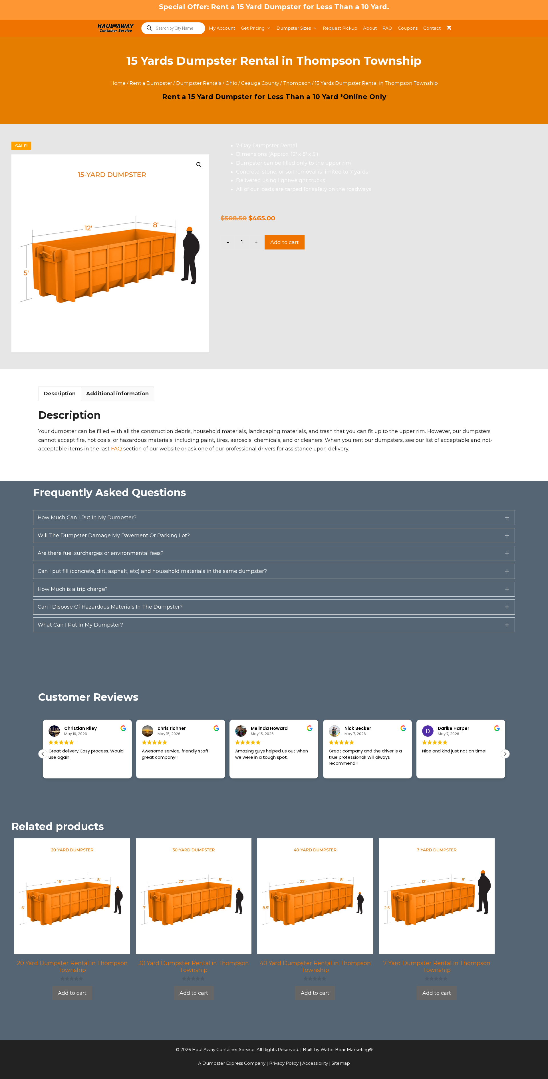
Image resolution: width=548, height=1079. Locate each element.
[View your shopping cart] (449, 28)
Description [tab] (60, 393)
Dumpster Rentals (198, 83)
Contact (432, 28)
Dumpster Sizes (294, 28)
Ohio (231, 83)
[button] (199, 165)
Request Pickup (340, 28)
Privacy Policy (284, 1063)
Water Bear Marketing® (347, 1049)
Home (118, 83)
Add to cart (284, 242)
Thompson (297, 83)
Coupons (408, 28)
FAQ (387, 28)
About (370, 28)
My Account (222, 28)
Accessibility (315, 1063)
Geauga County (260, 83)
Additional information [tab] (117, 393)
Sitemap (341, 1063)
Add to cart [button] (72, 993)
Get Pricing (253, 28)
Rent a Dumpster (151, 83)
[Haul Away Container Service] (117, 28)
